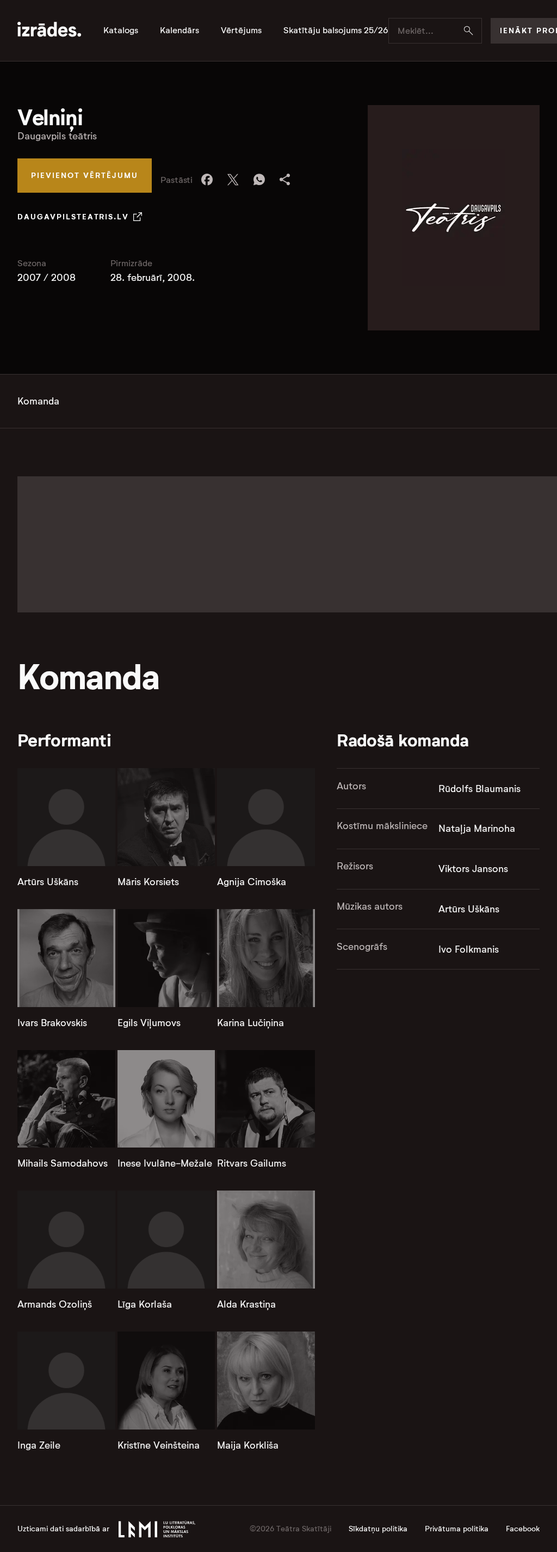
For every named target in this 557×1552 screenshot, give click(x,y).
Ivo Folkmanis (468, 949)
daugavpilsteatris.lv (73, 216)
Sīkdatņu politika (378, 1528)
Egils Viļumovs (149, 1023)
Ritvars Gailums (251, 1163)
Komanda (38, 401)
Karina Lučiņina (250, 1023)
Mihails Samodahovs (62, 1163)
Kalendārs (179, 30)
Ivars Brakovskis (52, 1023)
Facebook (523, 1528)
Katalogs (120, 30)
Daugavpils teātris (57, 136)
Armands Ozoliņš (54, 1304)
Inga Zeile (38, 1445)
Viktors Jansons (473, 869)
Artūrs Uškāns (47, 882)
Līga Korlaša (144, 1304)
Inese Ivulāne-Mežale (164, 1163)
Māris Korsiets (148, 882)
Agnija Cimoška (251, 882)
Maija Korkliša (247, 1445)
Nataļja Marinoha (476, 829)
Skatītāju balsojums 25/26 (335, 30)
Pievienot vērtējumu (84, 175)
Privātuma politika (456, 1528)
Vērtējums (241, 30)
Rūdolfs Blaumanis (479, 789)
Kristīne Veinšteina (158, 1445)
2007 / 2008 (46, 278)
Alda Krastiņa (246, 1304)
